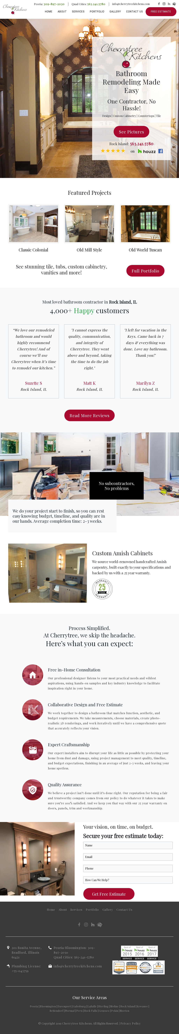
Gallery (115, 11)
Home (48, 11)
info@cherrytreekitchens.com (131, 4)
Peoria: (49, 4)
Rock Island (127, 1006)
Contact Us (134, 11)
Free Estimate (161, 11)
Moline (114, 1006)
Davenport (64, 1006)
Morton (124, 1010)
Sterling (103, 1006)
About (62, 11)
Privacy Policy (130, 1023)
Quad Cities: (88, 4)
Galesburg (79, 1006)
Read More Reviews (89, 415)
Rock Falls (90, 1010)
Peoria (34, 1006)
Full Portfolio (145, 271)
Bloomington (48, 1006)
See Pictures (131, 131)
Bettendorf (56, 1010)
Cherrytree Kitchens (77, 1023)
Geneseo (104, 1010)
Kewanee (142, 1006)
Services (78, 11)
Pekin (114, 1010)
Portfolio (97, 11)
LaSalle (92, 1006)
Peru (79, 1010)
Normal (70, 1010)
